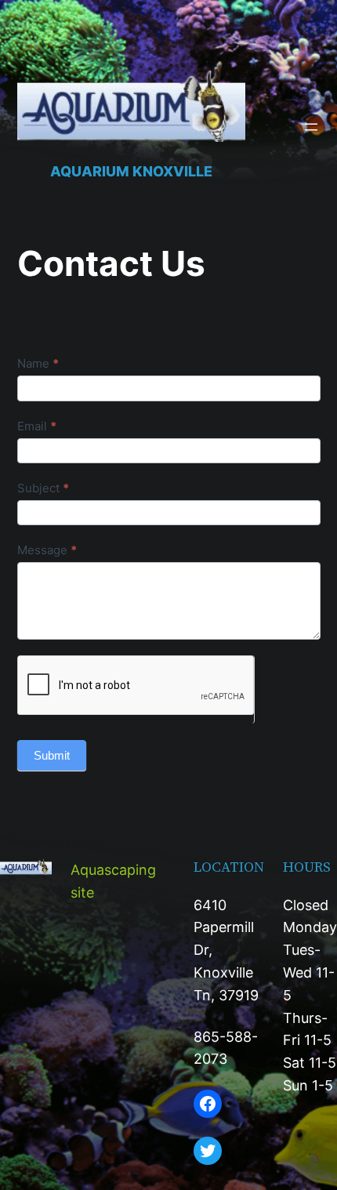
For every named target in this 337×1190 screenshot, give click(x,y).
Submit (52, 755)
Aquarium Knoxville (131, 171)
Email (36, 426)
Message (47, 549)
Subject (43, 488)
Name (38, 363)
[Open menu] (311, 127)
